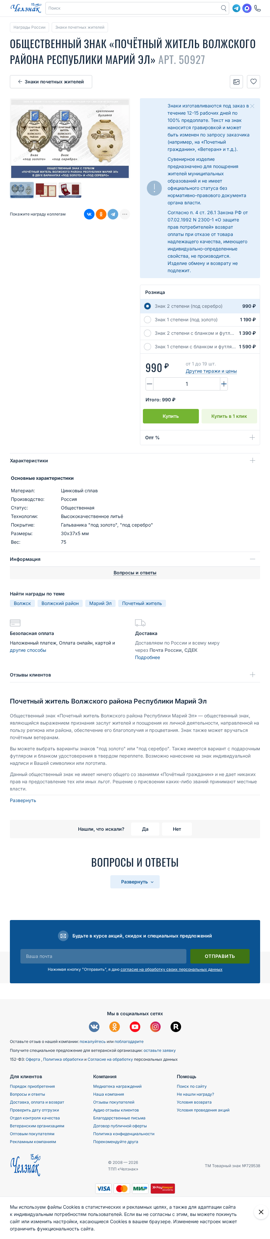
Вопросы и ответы (27, 1094)
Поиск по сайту (192, 1086)
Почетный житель (142, 603)
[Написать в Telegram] (236, 8)
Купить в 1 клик (229, 416)
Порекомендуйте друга (115, 1141)
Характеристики (29, 460)
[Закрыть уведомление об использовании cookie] (261, 1212)
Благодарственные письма (119, 1117)
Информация (25, 559)
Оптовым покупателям (32, 1133)
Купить (171, 416)
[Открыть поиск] (224, 8)
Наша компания (108, 1094)
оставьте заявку (160, 1050)
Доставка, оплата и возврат (37, 1102)
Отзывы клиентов (30, 674)
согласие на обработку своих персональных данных (172, 969)
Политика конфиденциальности (123, 1133)
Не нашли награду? (195, 1094)
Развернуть (23, 800)
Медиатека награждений (117, 1086)
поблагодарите (129, 1041)
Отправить (220, 956)
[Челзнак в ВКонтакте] (94, 1028)
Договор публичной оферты (120, 1125)
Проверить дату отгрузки (34, 1110)
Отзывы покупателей (113, 1102)
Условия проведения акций (203, 1110)
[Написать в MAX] (247, 8)
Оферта (33, 1059)
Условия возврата (194, 1102)
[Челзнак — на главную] (26, 8)
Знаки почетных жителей (54, 81)
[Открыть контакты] (257, 8)
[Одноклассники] (101, 214)
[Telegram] (113, 214)
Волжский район (60, 603)
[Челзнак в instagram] (155, 1028)
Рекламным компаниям (33, 1141)
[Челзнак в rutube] (176, 1028)
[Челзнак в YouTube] (135, 1028)
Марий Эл (100, 603)
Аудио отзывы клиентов (116, 1110)
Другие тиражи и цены (211, 371)
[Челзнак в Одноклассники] (114, 1028)
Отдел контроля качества (35, 1117)
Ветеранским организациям (37, 1125)
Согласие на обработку (111, 1059)
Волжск (22, 603)
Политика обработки (63, 1059)
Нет (177, 829)
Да (145, 829)
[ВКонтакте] (89, 214)
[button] (132, 8)
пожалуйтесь (93, 1041)
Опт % (152, 437)
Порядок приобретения (32, 1086)
